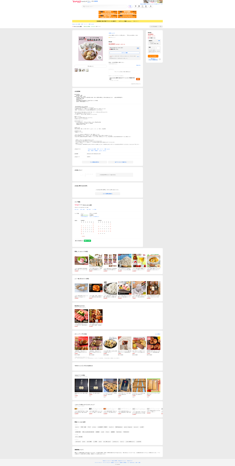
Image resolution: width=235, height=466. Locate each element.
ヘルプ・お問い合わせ (130, 462)
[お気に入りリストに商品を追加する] (160, 59)
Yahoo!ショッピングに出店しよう (153, 4)
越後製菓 (113, 431)
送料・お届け (82, 209)
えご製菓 (95, 441)
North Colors (119, 431)
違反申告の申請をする (136, 83)
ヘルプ (161, 4)
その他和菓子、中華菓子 (102, 427)
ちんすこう (111, 427)
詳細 (137, 56)
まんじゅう (136, 427)
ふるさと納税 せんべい (130, 441)
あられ (83, 441)
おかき (100, 441)
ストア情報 (94, 209)
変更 (159, 40)
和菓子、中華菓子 (94, 150)
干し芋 (89, 427)
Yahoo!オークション (122, 460)
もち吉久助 (139, 441)
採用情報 (124, 462)
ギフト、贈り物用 (78, 436)
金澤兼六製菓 (78, 431)
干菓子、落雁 (83, 427)
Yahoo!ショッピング (107, 460)
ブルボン (107, 431)
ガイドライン (117, 462)
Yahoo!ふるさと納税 (76, 24)
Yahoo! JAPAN (143, 4)
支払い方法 (76, 209)
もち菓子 (142, 427)
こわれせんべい (115, 441)
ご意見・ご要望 (137, 462)
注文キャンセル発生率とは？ (94, 216)
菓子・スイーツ (84, 24)
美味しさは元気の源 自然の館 (88, 431)
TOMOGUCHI (126, 431)
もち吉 (102, 431)
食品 (89, 150)
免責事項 (121, 462)
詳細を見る (138, 65)
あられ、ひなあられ (128, 427)
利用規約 (112, 462)
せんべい (77, 427)
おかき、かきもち (102, 150)
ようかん (94, 427)
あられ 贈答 (89, 441)
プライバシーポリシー (98, 462)
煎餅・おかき (91, 24)
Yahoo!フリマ (129, 460)
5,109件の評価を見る (84, 216)
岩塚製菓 (97, 431)
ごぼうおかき (78, 441)
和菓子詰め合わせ (118, 427)
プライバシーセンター (106, 462)
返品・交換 (88, 209)
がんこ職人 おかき (107, 441)
